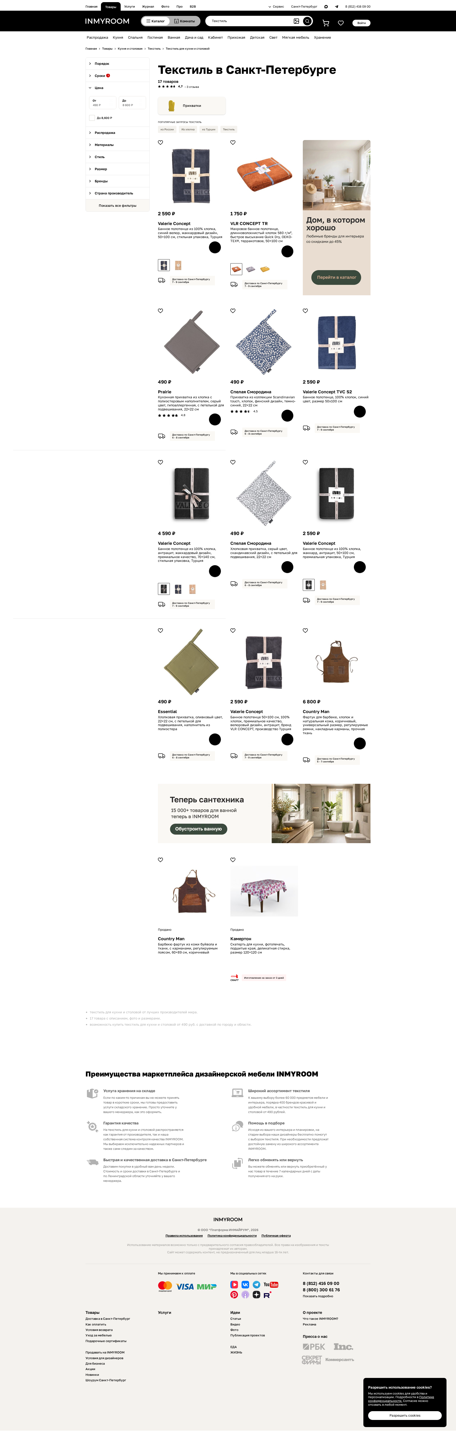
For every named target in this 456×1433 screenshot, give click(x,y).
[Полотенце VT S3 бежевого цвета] (192, 589)
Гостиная (155, 37)
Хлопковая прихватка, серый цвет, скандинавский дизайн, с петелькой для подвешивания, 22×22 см (263, 553)
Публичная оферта (276, 1235)
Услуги (129, 6)
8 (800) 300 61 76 (321, 1289)
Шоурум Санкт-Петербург (106, 1380)
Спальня (135, 37)
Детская (257, 37)
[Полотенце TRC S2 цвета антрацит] (309, 585)
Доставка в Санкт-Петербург (108, 1318)
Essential (167, 711)
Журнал (148, 6)
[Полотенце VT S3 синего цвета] (178, 589)
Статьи (235, 1318)
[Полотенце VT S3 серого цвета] (164, 589)
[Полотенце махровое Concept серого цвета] (250, 269)
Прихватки (192, 106)
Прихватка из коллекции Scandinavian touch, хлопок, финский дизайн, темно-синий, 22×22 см (262, 401)
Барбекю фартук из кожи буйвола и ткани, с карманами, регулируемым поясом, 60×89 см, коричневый (188, 948)
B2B (193, 6)
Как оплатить (96, 1324)
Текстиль (229, 129)
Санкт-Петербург (304, 6)
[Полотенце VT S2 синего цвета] (164, 265)
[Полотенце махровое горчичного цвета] (265, 269)
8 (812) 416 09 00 (357, 6)
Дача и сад (194, 37)
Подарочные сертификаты (106, 1341)
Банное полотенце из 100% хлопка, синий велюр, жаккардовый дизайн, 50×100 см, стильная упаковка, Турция (190, 233)
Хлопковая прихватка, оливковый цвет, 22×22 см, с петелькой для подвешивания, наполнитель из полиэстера (190, 723)
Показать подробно (318, 1296)
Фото (165, 6)
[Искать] (307, 21)
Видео (235, 1324)
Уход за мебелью (99, 1335)
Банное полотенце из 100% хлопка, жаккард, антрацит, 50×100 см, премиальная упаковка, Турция (332, 553)
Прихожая (236, 37)
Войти (361, 23)
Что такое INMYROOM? (320, 1318)
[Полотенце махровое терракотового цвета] (236, 269)
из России (167, 129)
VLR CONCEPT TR (249, 223)
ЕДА (233, 1347)
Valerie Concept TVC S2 (327, 391)
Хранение (322, 37)
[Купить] (215, 247)
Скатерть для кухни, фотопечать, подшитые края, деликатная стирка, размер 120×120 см (260, 948)
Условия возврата (99, 1330)
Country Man (316, 711)
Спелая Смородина (250, 391)
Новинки (92, 1375)
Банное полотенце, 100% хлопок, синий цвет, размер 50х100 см (336, 399)
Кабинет (215, 37)
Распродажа (97, 37)
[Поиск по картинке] (296, 21)
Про (179, 6)
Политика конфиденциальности (232, 1235)
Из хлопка (188, 129)
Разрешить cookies (405, 1415)
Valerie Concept (174, 223)
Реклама (309, 1324)
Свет (273, 37)
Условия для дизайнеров (104, 1358)
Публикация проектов (247, 1335)
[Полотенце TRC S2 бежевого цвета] (323, 585)
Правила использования (184, 1235)
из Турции (208, 129)
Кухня (118, 37)
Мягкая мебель (295, 37)
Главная (91, 6)
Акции (90, 1369)
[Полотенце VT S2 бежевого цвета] (178, 265)
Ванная (174, 37)
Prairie (164, 391)
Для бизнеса (95, 1363)
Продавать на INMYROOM (105, 1352)
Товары (110, 7)
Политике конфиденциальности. (401, 1399)
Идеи (235, 1312)
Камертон (240, 938)
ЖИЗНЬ (236, 1352)
